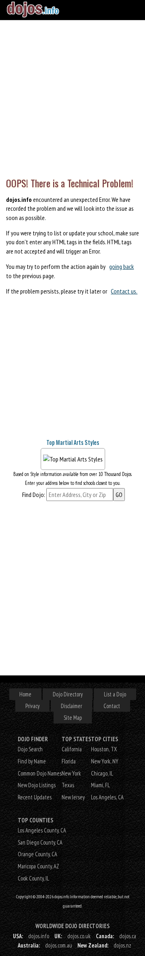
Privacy (32, 706)
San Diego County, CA (40, 842)
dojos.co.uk (79, 936)
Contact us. (124, 291)
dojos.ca (127, 936)
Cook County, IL (33, 878)
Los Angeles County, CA (42, 830)
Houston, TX (104, 749)
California (72, 749)
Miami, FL (100, 785)
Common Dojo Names (40, 773)
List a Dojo (115, 694)
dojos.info (38, 936)
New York (71, 773)
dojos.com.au (58, 945)
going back (121, 266)
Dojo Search (30, 749)
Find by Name (32, 761)
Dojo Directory (68, 694)
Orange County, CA (37, 854)
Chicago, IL (102, 773)
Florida (69, 761)
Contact (112, 706)
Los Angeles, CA (107, 797)
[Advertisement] (72, 97)
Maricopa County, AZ (38, 866)
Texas (68, 785)
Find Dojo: (33, 495)
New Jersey (73, 797)
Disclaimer (71, 706)
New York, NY (104, 761)
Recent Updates (35, 797)
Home (25, 694)
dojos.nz (122, 945)
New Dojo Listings (37, 785)
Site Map (73, 717)
